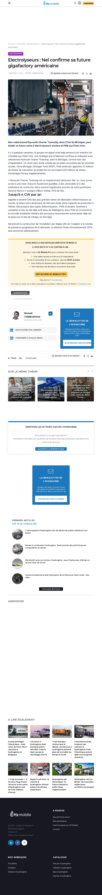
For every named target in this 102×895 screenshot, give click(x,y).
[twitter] (24, 843)
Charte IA (12, 832)
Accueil (11, 44)
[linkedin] (11, 843)
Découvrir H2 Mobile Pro (51, 274)
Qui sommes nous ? (61, 817)
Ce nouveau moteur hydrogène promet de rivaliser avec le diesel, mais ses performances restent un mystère (21, 391)
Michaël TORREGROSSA (34, 73)
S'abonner (88, 3)
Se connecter (57, 280)
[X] (86, 73)
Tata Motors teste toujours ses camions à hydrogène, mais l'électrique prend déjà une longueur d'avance (83, 749)
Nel (20, 358)
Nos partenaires (60, 821)
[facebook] (18, 843)
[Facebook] (82, 73)
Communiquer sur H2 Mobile (65, 825)
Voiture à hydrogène (62, 863)
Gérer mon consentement (20, 835)
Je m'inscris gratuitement (77, 343)
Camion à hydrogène (62, 876)
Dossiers (11, 868)
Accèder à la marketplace (51, 449)
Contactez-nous (84, 284)
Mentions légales (16, 829)
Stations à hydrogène (17, 872)
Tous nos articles (51, 589)
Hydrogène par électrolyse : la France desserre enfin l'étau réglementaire (60, 784)
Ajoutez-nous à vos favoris (66, 73)
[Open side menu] (9, 3)
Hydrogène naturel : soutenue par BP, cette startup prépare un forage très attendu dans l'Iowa (80, 391)
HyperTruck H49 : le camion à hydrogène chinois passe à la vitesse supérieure (39, 784)
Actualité (21, 44)
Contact (56, 829)
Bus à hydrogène (60, 872)
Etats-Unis (31, 358)
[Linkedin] (90, 73)
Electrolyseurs (33, 44)
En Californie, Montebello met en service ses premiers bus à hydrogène (51, 392)
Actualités (12, 863)
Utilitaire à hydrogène (62, 868)
